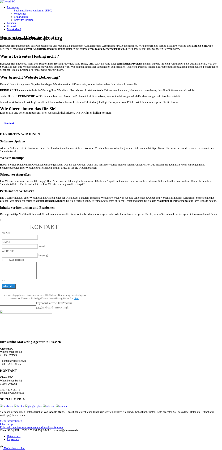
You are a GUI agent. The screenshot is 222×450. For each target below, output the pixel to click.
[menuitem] (114, 14)
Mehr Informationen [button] (11, 420)
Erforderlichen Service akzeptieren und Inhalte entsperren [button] (31, 427)
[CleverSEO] (7, 1)
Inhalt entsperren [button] (9, 424)
